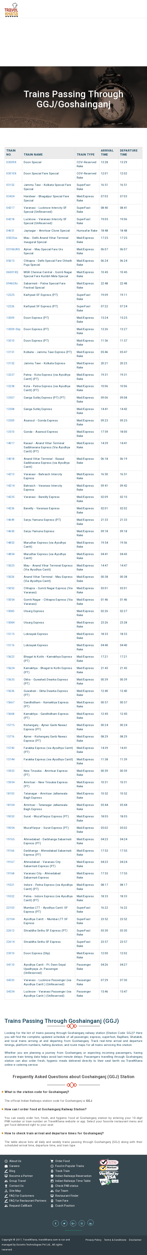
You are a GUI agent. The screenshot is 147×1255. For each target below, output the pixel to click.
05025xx (11, 238)
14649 (10, 520)
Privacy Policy (93, 1240)
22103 (10, 907)
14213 (10, 474)
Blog (11, 1170)
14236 (10, 508)
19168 (10, 873)
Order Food (61, 1161)
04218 (10, 219)
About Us (14, 1161)
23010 (10, 953)
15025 (10, 565)
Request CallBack (19, 1205)
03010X (11, 173)
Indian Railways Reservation (72, 1175)
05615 (10, 260)
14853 (10, 542)
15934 (10, 782)
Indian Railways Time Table (72, 1180)
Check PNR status (65, 1185)
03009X (11, 162)
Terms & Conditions (115, 1240)
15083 (10, 611)
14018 (10, 459)
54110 (10, 964)
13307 (10, 397)
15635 (10, 679)
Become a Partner (20, 1175)
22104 (10, 919)
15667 (10, 702)
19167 (10, 862)
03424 (10, 196)
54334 (10, 991)
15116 (10, 645)
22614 (10, 942)
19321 (10, 885)
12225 (10, 295)
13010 (10, 340)
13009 (10, 317)
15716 (10, 736)
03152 (10, 185)
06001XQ (12, 272)
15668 (10, 714)
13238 (10, 386)
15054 (10, 599)
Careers (13, 1166)
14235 (10, 497)
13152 (10, 363)
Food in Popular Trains (68, 1166)
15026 (10, 577)
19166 (10, 850)
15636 (10, 691)
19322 (10, 896)
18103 (10, 793)
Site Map (14, 1190)
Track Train (61, 1170)
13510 (10, 431)
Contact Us (15, 1185)
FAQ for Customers (20, 1195)
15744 (10, 759)
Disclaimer (135, 1240)
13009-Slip (13, 329)
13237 (10, 374)
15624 (10, 668)
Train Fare (60, 1200)
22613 (10, 930)
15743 (10, 748)
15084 (10, 622)
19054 (10, 828)
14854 (10, 554)
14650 (10, 531)
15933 (10, 771)
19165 (10, 839)
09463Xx (12, 283)
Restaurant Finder (66, 1195)
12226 (10, 306)
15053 (10, 588)
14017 (10, 443)
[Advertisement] (73, 26)
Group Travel (16, 1180)
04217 (10, 207)
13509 (10, 420)
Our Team (60, 1190)
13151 (10, 352)
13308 (10, 409)
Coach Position (64, 1205)
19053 (10, 816)
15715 (10, 725)
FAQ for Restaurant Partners (27, 1200)
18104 (10, 805)
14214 (10, 485)
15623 (10, 656)
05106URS (13, 249)
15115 (10, 634)
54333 (10, 980)
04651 (10, 230)
